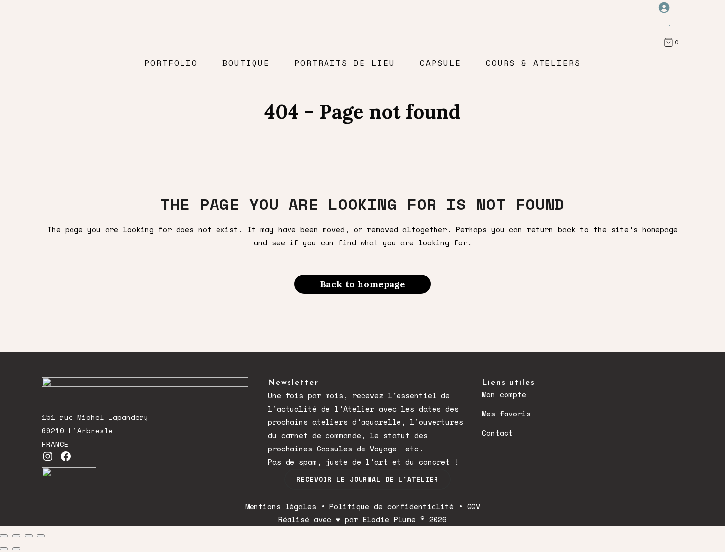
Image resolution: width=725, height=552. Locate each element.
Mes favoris (506, 413)
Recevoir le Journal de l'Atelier (367, 479)
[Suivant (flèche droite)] (16, 548)
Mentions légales (280, 506)
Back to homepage (362, 284)
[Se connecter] (669, 7)
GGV (473, 506)
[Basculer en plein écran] (16, 535)
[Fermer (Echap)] (41, 535)
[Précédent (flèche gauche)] (4, 548)
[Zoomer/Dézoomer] (4, 535)
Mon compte (504, 394)
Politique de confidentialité (391, 506)
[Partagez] (29, 535)
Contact (497, 432)
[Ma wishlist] (670, 21)
